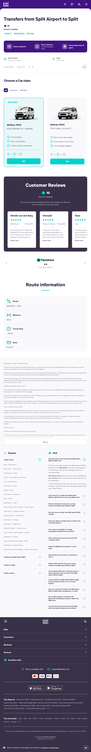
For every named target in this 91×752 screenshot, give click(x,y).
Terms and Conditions (49, 737)
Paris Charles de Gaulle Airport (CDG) (71, 703)
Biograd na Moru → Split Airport (14, 515)
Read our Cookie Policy (50, 748)
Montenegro (49, 718)
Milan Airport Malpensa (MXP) (61, 705)
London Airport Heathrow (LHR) (35, 708)
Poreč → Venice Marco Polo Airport (15, 477)
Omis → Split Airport (10, 481)
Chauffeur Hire (14, 660)
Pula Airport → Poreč (10, 486)
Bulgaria (84, 718)
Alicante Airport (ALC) (10, 703)
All (6, 90)
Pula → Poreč (8, 498)
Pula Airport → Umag (10, 473)
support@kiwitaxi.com (61, 669)
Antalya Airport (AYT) (37, 699)
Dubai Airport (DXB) (68, 699)
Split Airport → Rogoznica (12, 494)
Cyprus (63, 718)
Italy (30, 718)
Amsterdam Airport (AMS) (27, 705)
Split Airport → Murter (11, 537)
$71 (67, 161)
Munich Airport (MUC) (44, 705)
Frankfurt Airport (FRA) (11, 705)
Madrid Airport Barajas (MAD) (28, 703)
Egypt (73, 718)
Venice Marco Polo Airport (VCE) (14, 708)
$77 (23, 161)
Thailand (56, 718)
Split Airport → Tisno (10, 503)
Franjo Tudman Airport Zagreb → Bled (16, 541)
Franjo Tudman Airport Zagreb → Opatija (17, 532)
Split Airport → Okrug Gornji (13, 469)
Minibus (23, 90)
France (41, 718)
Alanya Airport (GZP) (22, 699)
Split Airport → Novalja (11, 520)
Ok (86, 747)
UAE (68, 718)
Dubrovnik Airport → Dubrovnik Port (15, 528)
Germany (7, 722)
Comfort (13, 90)
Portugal (13, 722)
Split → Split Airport (10, 464)
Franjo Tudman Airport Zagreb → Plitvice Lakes (19, 507)
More (48, 708)
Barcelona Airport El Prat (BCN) (48, 703)
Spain (25, 718)
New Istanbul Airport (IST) (53, 699)
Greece (35, 718)
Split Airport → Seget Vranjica (13, 545)
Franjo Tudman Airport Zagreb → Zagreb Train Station (21, 549)
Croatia (78, 718)
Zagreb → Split (8, 490)
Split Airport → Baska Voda (12, 524)
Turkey (20, 718)
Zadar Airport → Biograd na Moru (14, 511)
